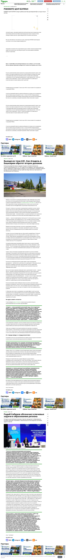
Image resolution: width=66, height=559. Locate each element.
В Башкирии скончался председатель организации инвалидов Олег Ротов (53, 4)
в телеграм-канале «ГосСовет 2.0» (28, 202)
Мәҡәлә (2, 3)
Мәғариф (5, 411)
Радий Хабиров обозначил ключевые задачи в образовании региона (21, 4)
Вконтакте (40, 1)
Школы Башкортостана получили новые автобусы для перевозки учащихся (36, 4)
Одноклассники (48, 1)
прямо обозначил (17, 302)
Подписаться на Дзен (33, 1)
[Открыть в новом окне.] (8, 139)
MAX (62, 1)
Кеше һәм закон (7, 6)
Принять (60, 556)
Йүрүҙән (4, 1)
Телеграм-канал (57, 1)
